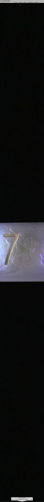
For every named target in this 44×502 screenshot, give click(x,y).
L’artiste (20, 2)
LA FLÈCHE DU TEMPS (22, 499)
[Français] (20, 5)
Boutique (15, 5)
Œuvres (15, 2)
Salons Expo (30, 2)
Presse (25, 2)
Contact (36, 2)
